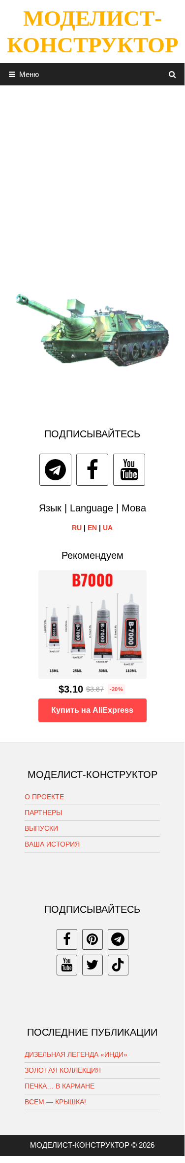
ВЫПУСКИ (41, 828)
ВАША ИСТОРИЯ (52, 844)
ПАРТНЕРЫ (43, 812)
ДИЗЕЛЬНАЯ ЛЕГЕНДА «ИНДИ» (76, 1054)
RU (77, 528)
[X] (92, 965)
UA (108, 528)
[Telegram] (55, 470)
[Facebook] (92, 470)
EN (92, 528)
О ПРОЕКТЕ (44, 797)
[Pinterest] (92, 939)
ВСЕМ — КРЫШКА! (55, 1102)
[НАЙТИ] (172, 74)
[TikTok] (118, 965)
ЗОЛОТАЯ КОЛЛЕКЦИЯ (63, 1070)
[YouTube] (129, 470)
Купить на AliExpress (92, 710)
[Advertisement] (92, 178)
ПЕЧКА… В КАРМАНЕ (59, 1086)
